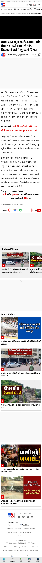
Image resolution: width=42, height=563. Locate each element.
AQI (30, 5)
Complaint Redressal (15, 532)
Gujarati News (5, 13)
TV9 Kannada (7, 547)
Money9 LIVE (33, 550)
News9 (8, 1)
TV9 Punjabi (26, 547)
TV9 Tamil (34, 547)
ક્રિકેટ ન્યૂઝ (17, 9)
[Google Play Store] (14, 523)
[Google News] (15, 210)
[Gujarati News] (3, 5)
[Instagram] (28, 517)
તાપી (4, 194)
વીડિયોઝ (29, 9)
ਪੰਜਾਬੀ (34, 1)
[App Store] (26, 525)
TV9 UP (16, 550)
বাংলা (30, 1)
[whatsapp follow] (20, 210)
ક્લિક (25, 198)
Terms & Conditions (20, 536)
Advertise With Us (29, 528)
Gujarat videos (21, 13)
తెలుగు (21, 1)
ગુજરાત (23, 9)
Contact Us (9, 528)
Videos (13, 13)
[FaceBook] (19, 517)
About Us (18, 528)
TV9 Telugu (31, 543)
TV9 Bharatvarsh (11, 543)
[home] (2, 9)
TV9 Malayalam (8, 550)
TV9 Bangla (17, 547)
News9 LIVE (24, 550)
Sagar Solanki (24, 54)
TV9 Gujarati (10, 54)
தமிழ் (39, 1)
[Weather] (27, 5)
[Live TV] (34, 5)
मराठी (25, 1)
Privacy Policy (27, 532)
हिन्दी (3, 1)
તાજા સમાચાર (8, 9)
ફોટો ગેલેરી (37, 9)
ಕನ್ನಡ (14, 1)
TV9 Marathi (22, 543)
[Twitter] (23, 517)
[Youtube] (9, 210)
